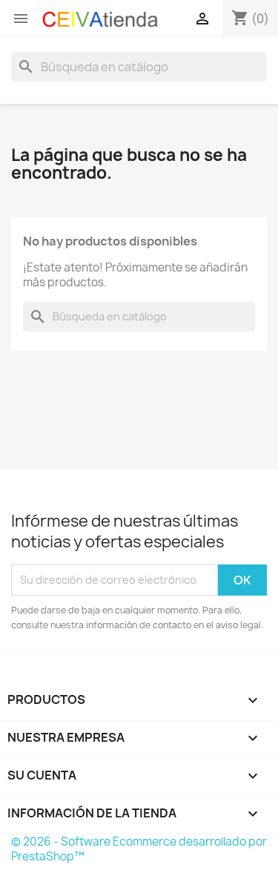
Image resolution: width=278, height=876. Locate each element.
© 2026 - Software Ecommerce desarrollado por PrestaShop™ (139, 849)
